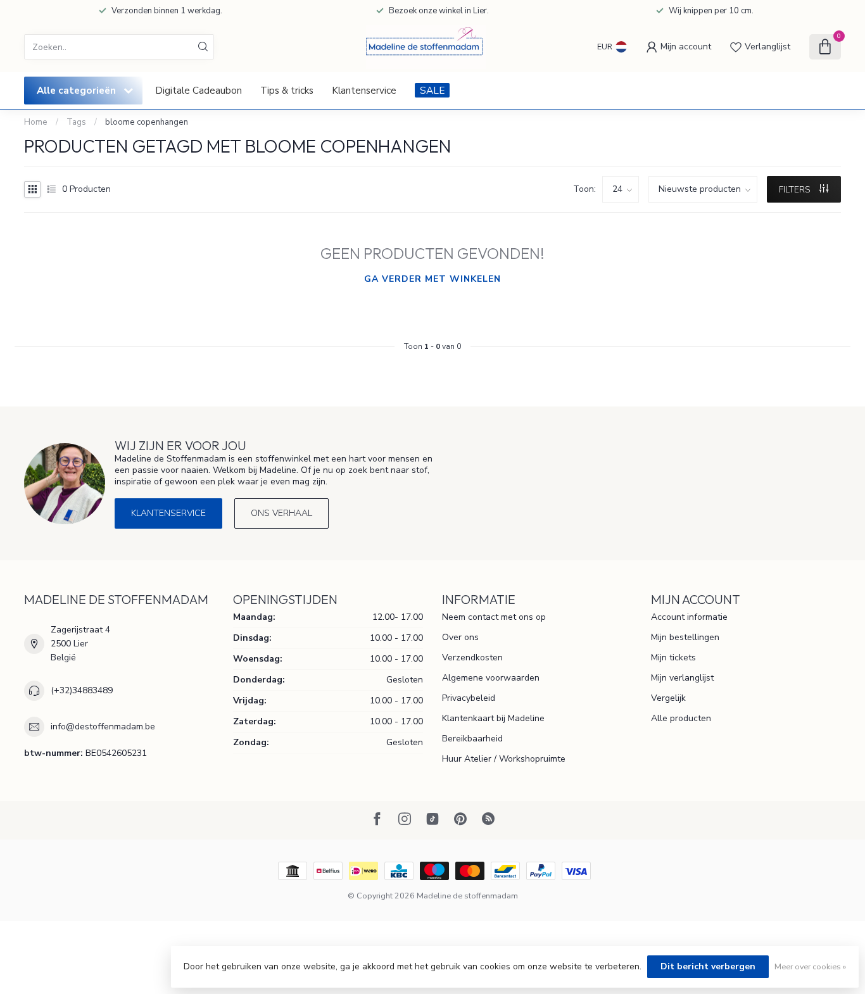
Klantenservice (364, 90)
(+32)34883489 (82, 690)
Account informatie (689, 617)
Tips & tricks (286, 90)
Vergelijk (668, 698)
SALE (432, 90)
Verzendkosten (472, 657)
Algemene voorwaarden (491, 678)
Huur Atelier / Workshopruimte (503, 759)
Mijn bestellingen (685, 637)
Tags (76, 122)
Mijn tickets (673, 657)
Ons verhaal (281, 513)
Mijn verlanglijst (682, 678)
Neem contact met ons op (494, 617)
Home (35, 122)
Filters (796, 190)
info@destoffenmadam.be (103, 726)
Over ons (460, 637)
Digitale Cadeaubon (198, 90)
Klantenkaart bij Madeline (493, 718)
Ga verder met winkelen (432, 279)
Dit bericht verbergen (707, 966)
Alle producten (681, 718)
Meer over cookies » (810, 966)
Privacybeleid (468, 698)
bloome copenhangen (146, 122)
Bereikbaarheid (472, 739)
